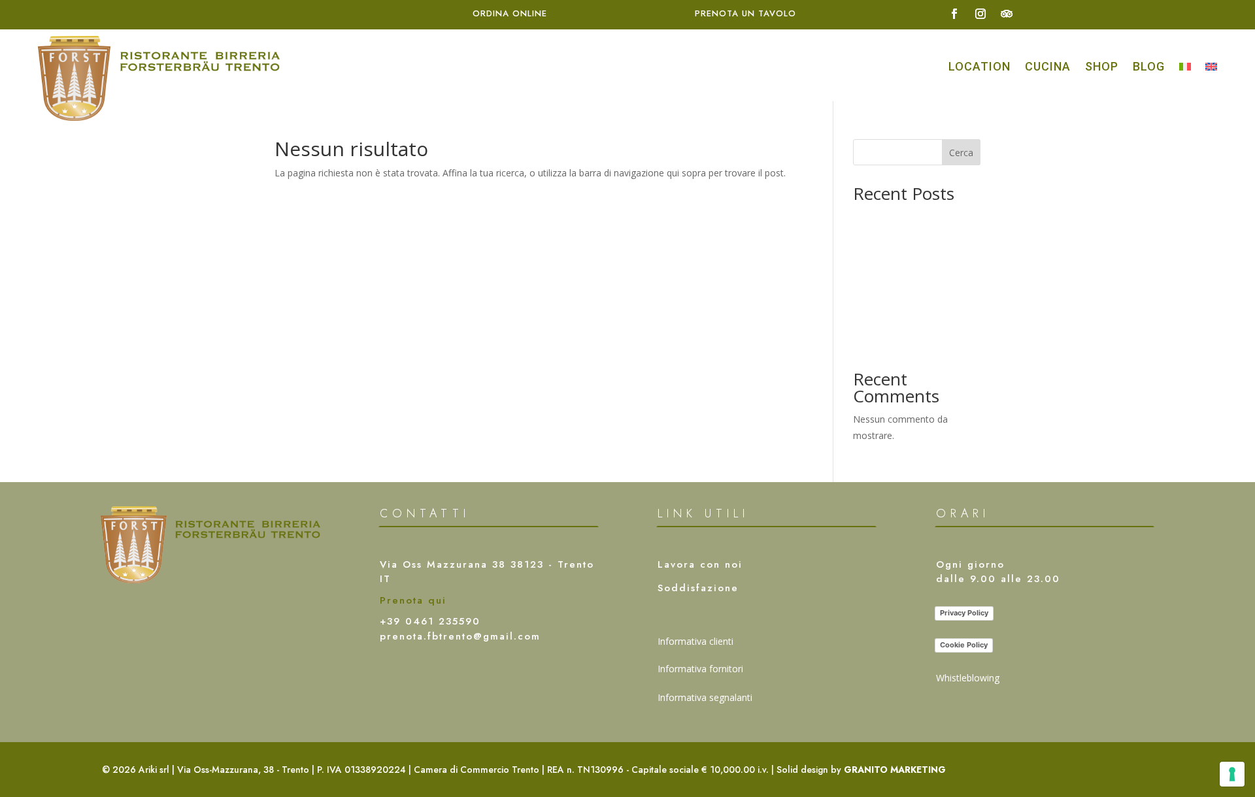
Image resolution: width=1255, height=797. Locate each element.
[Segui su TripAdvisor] (1006, 13)
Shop (1101, 66)
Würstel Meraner (888, 216)
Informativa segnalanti (705, 697)
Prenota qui (413, 600)
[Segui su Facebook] (954, 13)
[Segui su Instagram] (980, 13)
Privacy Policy (964, 612)
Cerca (961, 152)
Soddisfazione (698, 588)
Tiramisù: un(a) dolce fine (906, 342)
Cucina (1048, 66)
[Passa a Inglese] (1211, 65)
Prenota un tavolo (745, 13)
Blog (1149, 66)
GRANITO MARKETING (895, 769)
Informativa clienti (695, 641)
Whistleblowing (967, 678)
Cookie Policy (964, 644)
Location (979, 66)
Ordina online (510, 13)
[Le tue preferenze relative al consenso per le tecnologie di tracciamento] (1232, 774)
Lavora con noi (700, 564)
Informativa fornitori (700, 668)
